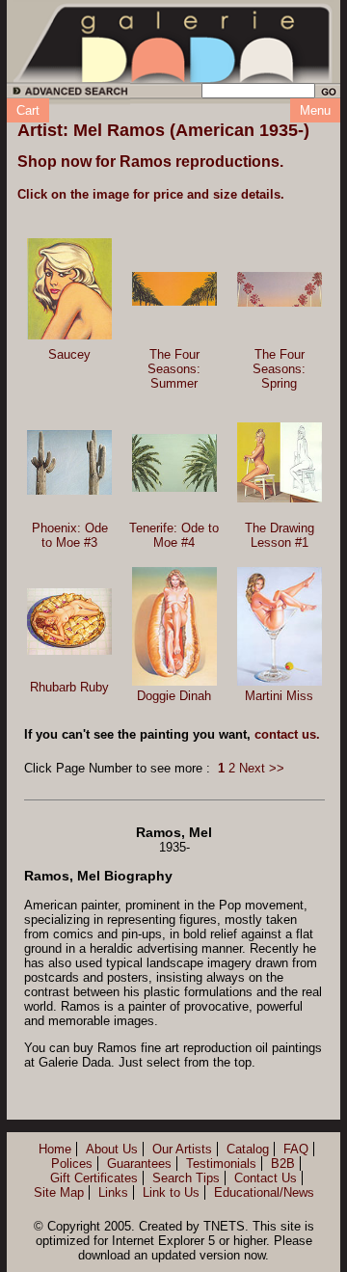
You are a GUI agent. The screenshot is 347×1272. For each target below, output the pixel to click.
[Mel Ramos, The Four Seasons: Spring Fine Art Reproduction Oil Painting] (279, 289)
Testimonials (221, 1163)
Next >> (261, 768)
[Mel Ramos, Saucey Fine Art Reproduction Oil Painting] (69, 288)
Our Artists (182, 1149)
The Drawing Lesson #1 (279, 535)
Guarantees (139, 1163)
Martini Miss (279, 696)
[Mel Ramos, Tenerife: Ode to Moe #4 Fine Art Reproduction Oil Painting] (174, 463)
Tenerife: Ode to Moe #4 (174, 535)
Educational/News (264, 1192)
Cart (28, 110)
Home (55, 1149)
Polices (72, 1163)
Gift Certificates (94, 1178)
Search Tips (186, 1178)
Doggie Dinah (174, 696)
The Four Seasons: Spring (279, 369)
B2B (283, 1163)
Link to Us (171, 1192)
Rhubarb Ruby (69, 687)
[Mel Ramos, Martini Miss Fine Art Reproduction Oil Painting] (279, 626)
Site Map (59, 1192)
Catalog (248, 1149)
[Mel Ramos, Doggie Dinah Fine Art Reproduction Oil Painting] (174, 626)
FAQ (295, 1149)
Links (113, 1192)
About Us (112, 1149)
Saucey (69, 354)
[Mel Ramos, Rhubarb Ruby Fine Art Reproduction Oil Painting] (69, 621)
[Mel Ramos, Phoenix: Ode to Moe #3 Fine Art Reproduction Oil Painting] (69, 462)
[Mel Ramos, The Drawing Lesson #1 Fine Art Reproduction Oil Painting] (279, 462)
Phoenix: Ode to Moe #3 (70, 535)
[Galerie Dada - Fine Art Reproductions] (173, 41)
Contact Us (265, 1178)
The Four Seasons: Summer (173, 369)
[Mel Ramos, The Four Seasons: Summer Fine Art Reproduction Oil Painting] (174, 289)
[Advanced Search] (67, 94)
